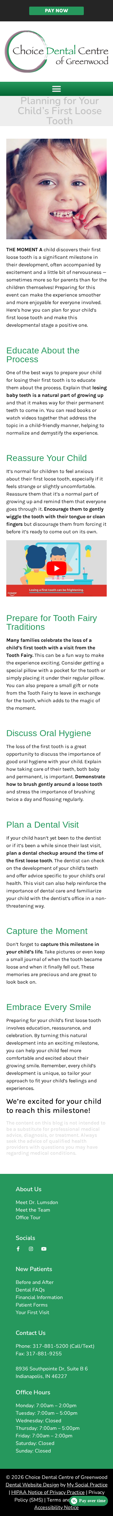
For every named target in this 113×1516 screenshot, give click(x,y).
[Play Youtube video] (56, 568)
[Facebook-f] (18, 1249)
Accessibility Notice (56, 1507)
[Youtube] (43, 1249)
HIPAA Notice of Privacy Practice (48, 1492)
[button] (57, 89)
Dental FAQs (30, 1289)
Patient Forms (32, 1305)
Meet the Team (33, 1210)
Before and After (35, 1282)
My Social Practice (87, 1484)
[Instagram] (30, 1249)
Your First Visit (32, 1312)
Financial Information (39, 1297)
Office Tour (28, 1217)
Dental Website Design (32, 1484)
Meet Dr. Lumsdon (37, 1202)
